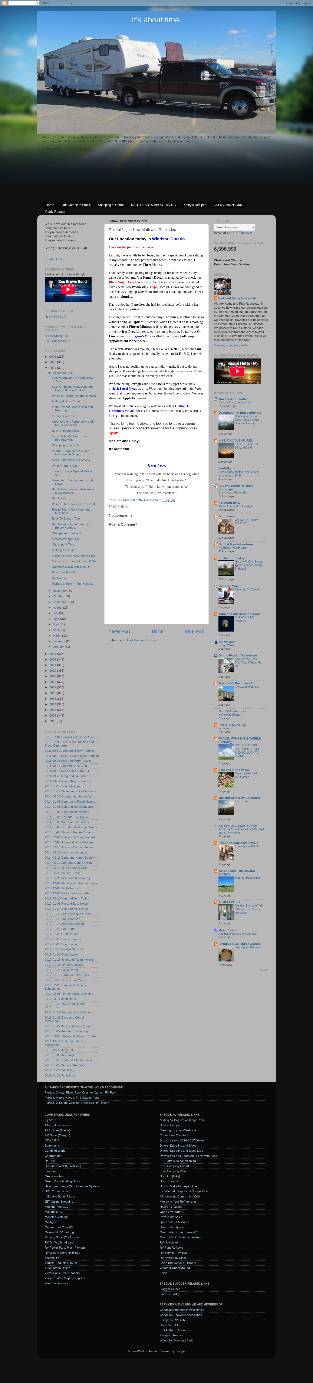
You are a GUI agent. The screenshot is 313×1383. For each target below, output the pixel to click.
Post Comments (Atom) (143, 640)
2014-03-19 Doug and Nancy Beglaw (70, 857)
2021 (53, 665)
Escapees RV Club (172, 1320)
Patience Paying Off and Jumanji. (74, 395)
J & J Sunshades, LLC (60, 341)
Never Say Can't (56, 316)
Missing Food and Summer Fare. (74, 555)
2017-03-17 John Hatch (61, 998)
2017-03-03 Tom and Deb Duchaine (69, 993)
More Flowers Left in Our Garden (247, 775)
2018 (53, 682)
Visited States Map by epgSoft (65, 1278)
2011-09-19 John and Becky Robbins (70, 750)
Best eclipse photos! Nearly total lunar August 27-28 (238, 473)
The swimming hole (247, 686)
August (58, 607)
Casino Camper (170, 1125)
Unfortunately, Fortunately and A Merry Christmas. (73, 423)
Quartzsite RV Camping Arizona (181, 1237)
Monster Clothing (56, 1217)
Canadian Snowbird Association (181, 1315)
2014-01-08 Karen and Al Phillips (67, 822)
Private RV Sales (171, 1217)
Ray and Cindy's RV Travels (238, 843)
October (59, 596)
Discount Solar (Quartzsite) (63, 1166)
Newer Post (119, 631)
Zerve (164, 1273)
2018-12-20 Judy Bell (59, 1050)
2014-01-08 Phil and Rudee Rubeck (69, 832)
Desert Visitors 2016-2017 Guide (182, 1140)
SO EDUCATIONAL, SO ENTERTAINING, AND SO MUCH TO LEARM (248, 751)
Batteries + (52, 1145)
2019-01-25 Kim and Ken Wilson (66, 1065)
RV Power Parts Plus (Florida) (65, 1247)
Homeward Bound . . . (231, 714)
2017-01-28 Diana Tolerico (63, 939)
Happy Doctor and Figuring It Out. (75, 561)
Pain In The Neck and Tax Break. (74, 504)
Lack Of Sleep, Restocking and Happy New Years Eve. (72, 388)
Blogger (180, 1351)
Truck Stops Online (57, 1267)
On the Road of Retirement (237, 655)
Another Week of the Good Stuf (237, 933)
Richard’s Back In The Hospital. (73, 583)
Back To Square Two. (66, 518)
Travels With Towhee (233, 399)
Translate (245, 232)
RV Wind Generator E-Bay (62, 1252)
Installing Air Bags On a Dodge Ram (184, 1191)
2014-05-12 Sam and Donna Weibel (69, 862)
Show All (264, 970)
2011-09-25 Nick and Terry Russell (68, 760)
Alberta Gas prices (57, 1125)
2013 (53, 709)
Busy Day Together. (65, 572)
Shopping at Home (111, 205)
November (60, 590)
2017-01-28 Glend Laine (61, 954)
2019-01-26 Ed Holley (59, 1070)
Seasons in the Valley (234, 769)
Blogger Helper (170, 1289)
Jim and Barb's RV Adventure (239, 797)
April (56, 630)
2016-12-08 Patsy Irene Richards (67, 893)
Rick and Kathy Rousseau (237, 298)
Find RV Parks (169, 1294)
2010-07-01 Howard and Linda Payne (70, 737)
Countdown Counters (174, 1135)
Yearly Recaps (55, 211)
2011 (53, 721)
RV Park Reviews (171, 1247)
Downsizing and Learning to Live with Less (188, 1155)
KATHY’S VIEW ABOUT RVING (153, 205)
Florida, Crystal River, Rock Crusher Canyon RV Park (80, 1092)
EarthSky (224, 468)
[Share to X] (119, 506)
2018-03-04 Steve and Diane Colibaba (70, 1036)
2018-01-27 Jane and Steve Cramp (68, 1026)
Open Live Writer (171, 1211)
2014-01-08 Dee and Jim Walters (67, 811)
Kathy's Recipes (195, 205)
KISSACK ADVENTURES (235, 440)
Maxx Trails (226, 930)
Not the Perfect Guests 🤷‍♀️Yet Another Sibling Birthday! (249, 565)
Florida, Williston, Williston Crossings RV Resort (77, 1102)
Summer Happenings (248, 877)
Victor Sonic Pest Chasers (62, 1273)
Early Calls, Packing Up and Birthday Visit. (70, 438)
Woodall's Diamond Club (176, 1340)
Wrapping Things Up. (66, 445)
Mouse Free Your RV (59, 1227)
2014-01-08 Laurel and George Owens (71, 827)
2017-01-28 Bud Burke (60, 929)
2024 (53, 368)
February (59, 641)
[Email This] (111, 506)
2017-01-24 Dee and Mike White (67, 908)
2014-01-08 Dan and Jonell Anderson (70, 806)
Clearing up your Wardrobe (178, 1130)
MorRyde (51, 1222)
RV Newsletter (169, 1242)
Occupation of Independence (239, 412)
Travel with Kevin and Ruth (238, 683)
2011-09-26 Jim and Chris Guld (66, 765)
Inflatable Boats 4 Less (60, 1196)
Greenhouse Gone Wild (232, 492)
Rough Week (226, 645)
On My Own (226, 641)
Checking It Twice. (64, 544)
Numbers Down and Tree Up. (71, 566)
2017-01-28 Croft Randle (61, 934)
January (59, 646)
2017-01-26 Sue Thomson (62, 919)
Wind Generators (56, 1283)
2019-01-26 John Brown (61, 1075)
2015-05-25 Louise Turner (62, 873)
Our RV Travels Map (228, 205)
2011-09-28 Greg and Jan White (66, 776)
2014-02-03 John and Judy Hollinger (69, 842)
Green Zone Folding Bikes (62, 1181)
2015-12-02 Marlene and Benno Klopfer (71, 883)
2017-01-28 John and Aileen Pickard (69, 959)
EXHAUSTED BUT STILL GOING (246, 445)
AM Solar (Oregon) (57, 1135)
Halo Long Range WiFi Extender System (72, 1186)
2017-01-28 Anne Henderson (64, 923)
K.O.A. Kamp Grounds (175, 1330)
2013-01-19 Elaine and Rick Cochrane (70, 791)
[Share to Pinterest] (127, 506)
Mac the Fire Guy (56, 1206)
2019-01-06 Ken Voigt (59, 1055)
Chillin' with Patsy (231, 558)
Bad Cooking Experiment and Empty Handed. (71, 526)
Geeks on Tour (55, 1176)
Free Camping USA (173, 1171)
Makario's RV (54, 1211)
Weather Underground (175, 1267)
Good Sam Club (170, 1325)
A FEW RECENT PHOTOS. (245, 619)
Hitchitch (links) (170, 1176)
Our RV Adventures (232, 711)
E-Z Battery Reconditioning (178, 1161)
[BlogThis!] (115, 506)
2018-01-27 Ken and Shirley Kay (67, 1031)
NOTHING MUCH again (232, 547)
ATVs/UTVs (52, 1140)
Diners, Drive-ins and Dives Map (181, 1150)
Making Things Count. (67, 401)
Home (50, 205)
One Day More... (229, 586)
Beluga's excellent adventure (239, 944)
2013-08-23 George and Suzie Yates (69, 796)
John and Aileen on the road (239, 614)
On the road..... (229, 516)
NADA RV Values (171, 1206)
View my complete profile (231, 345)
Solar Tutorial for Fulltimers (178, 1263)
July (56, 613)
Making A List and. (64, 550)
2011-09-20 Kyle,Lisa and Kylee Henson (72, 755)
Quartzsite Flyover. (172, 1227)
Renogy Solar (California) (62, 1237)
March (57, 635)
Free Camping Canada (175, 1166)
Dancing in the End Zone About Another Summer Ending (247, 419)
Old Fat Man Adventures (236, 544)
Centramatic (53, 1155)
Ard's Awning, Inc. (57, 335)
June (56, 618)
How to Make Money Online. (179, 1186)
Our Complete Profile (76, 205)
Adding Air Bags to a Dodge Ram (182, 1120)
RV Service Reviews (173, 1252)
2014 (53, 704)
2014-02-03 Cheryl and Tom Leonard (70, 837)
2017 (53, 687)
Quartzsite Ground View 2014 (180, 1232)
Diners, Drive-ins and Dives (178, 1145)
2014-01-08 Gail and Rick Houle (66, 817)
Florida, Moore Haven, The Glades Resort (73, 1097)
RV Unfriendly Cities (173, 1257)
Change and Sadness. (67, 533)
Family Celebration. (65, 416)
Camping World (55, 1150)
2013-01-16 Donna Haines (62, 786)
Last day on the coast (248, 947)
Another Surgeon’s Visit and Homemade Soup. (70, 452)
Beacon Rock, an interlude (234, 402)
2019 (53, 676)
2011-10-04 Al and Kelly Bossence (68, 781)
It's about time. (156, 19)
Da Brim (50, 1161)
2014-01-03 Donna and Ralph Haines (70, 801)
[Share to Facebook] (123, 506)
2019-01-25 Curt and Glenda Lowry (69, 1060)
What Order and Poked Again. (236, 506)
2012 (53, 715)
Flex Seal (51, 1171)
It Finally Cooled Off (247, 846)
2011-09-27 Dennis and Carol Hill (67, 771)
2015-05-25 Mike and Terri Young (67, 878)
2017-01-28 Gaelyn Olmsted (64, 949)
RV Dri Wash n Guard (59, 1242)
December (60, 372)
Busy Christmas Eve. (66, 430)
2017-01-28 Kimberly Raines (64, 964)
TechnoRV (52, 1257)
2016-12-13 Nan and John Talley (67, 898)
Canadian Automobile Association (182, 1309)
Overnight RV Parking (59, 1232)
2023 (53, 653)
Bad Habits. (59, 498)
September (61, 602)
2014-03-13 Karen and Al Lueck (66, 852)
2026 (53, 356)
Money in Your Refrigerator (178, 1201)
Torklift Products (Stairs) (61, 1263)
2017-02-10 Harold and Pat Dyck (67, 975)
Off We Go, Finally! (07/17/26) (247, 521)
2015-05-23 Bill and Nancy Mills (66, 867)
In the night (225, 728)
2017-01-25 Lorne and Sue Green (68, 913)
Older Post (194, 631)
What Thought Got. (65, 465)
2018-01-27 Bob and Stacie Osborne (69, 1012)
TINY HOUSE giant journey (237, 825)
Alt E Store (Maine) (57, 1130)
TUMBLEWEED (229, 902)
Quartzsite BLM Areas (174, 1222)
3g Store (50, 1120)
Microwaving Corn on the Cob (180, 1196)
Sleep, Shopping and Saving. (71, 460)
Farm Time (241, 801)
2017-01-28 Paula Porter (61, 969)
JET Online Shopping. (59, 1201)
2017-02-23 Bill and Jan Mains (65, 980)
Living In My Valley (232, 725)
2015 (53, 698)
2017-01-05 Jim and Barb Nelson (67, 903)
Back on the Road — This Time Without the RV (248, 662)
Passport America (171, 1335)
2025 (53, 362)
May (56, 624)
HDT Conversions (57, 1191)
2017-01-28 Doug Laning (62, 944)
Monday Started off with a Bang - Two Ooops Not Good (249, 909)
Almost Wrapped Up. (66, 539)
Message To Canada (247, 589)
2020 (53, 670)
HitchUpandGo (169, 1181)
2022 (53, 659)
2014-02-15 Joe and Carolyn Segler (69, 847)
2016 (53, 693)
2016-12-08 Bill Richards (61, 888)
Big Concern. (60, 578)
